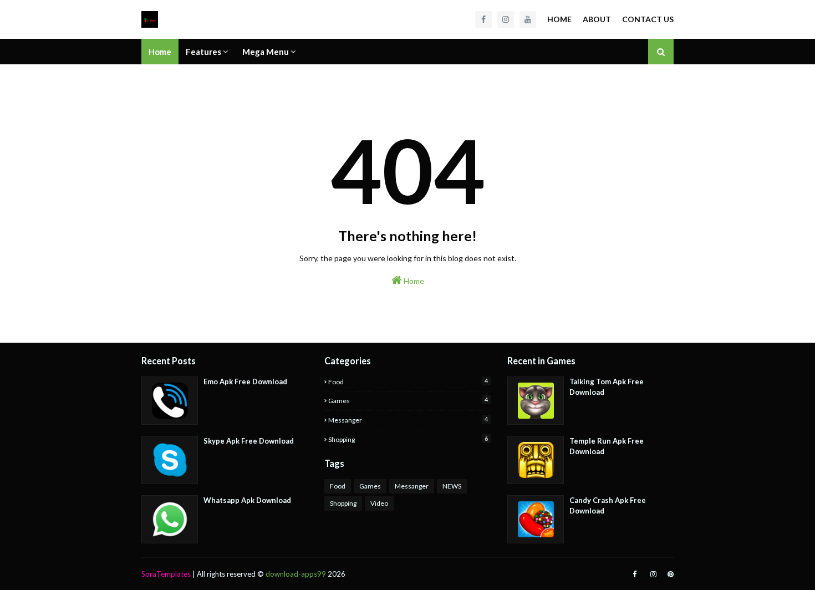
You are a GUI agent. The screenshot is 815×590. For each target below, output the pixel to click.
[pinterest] (669, 574)
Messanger (408, 419)
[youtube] (527, 19)
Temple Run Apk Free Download (606, 446)
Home (559, 19)
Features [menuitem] (203, 52)
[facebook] (483, 19)
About (597, 19)
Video (379, 503)
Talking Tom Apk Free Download (606, 387)
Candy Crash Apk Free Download (607, 506)
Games (408, 400)
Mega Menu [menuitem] (265, 52)
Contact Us (648, 19)
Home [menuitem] (160, 52)
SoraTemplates (166, 573)
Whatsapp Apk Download (247, 500)
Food (408, 381)
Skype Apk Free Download (248, 440)
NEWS (451, 486)
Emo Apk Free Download (245, 381)
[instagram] (505, 19)
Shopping (408, 439)
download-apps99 (296, 573)
